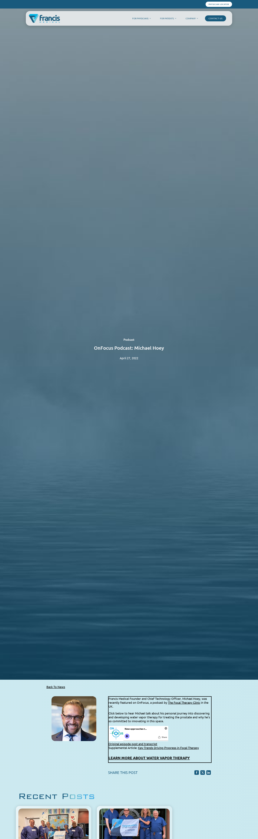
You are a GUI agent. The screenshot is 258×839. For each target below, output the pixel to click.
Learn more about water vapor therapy (149, 758)
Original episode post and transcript (133, 744)
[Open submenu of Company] (197, 18)
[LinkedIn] (209, 773)
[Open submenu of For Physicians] (149, 18)
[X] (203, 773)
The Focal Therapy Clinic (184, 702)
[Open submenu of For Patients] (175, 18)
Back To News (55, 687)
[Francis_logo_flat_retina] (44, 15)
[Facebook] (197, 773)
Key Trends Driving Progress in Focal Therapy (168, 748)
